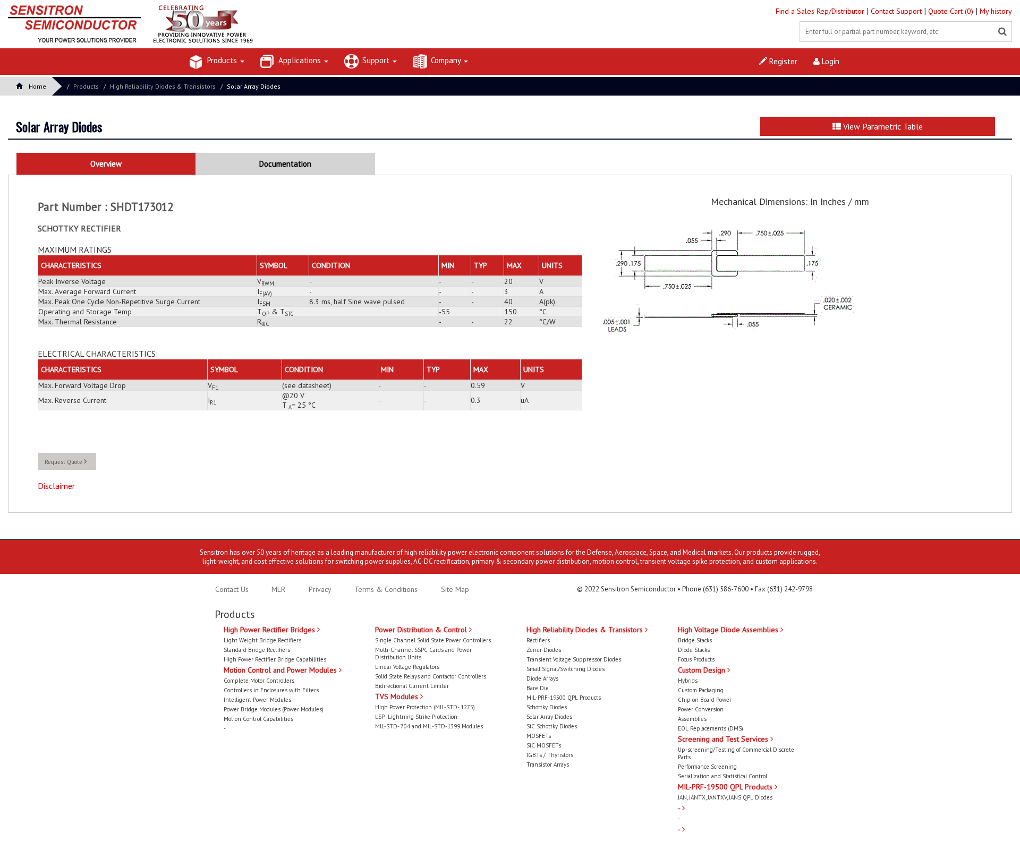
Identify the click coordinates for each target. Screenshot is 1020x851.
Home (37, 86)
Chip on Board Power (705, 699)
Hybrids (688, 680)
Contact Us (232, 589)
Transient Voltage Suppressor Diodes (573, 659)
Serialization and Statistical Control (722, 776)
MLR (278, 589)
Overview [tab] (106, 164)
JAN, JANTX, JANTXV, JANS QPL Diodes (725, 797)
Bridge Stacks (695, 640)
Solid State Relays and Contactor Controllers (430, 676)
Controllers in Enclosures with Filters (271, 690)
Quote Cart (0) (951, 11)
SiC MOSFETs (543, 745)
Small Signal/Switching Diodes (565, 669)
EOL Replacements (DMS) (710, 728)
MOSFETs (538, 736)
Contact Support (897, 11)
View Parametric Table (882, 126)
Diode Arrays (542, 678)
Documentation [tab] (285, 164)
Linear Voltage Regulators (407, 667)
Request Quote (64, 462)
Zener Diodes (543, 650)
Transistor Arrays (547, 764)
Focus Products (696, 659)
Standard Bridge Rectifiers (257, 650)
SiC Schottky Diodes (551, 726)
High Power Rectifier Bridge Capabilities (275, 659)
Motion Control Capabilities (258, 719)
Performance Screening (707, 766)
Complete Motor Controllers (259, 680)
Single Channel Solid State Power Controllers (433, 640)
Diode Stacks (694, 650)
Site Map (455, 589)
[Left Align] (1002, 31)
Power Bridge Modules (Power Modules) (274, 709)
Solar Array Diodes (253, 86)
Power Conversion (701, 709)
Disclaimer (56, 485)
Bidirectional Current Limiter (412, 686)
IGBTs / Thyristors (549, 755)
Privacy (319, 589)
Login (829, 61)
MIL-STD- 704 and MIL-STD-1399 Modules (429, 726)
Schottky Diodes (546, 707)
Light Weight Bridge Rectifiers (262, 640)
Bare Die (537, 688)
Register (782, 61)
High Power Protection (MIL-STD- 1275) (425, 707)
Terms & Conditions (387, 589)
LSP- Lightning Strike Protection (416, 716)
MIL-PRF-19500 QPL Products (563, 697)
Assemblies (692, 719)
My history (996, 11)
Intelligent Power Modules (257, 699)
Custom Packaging (701, 690)
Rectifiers (538, 640)
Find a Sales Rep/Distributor (821, 11)
